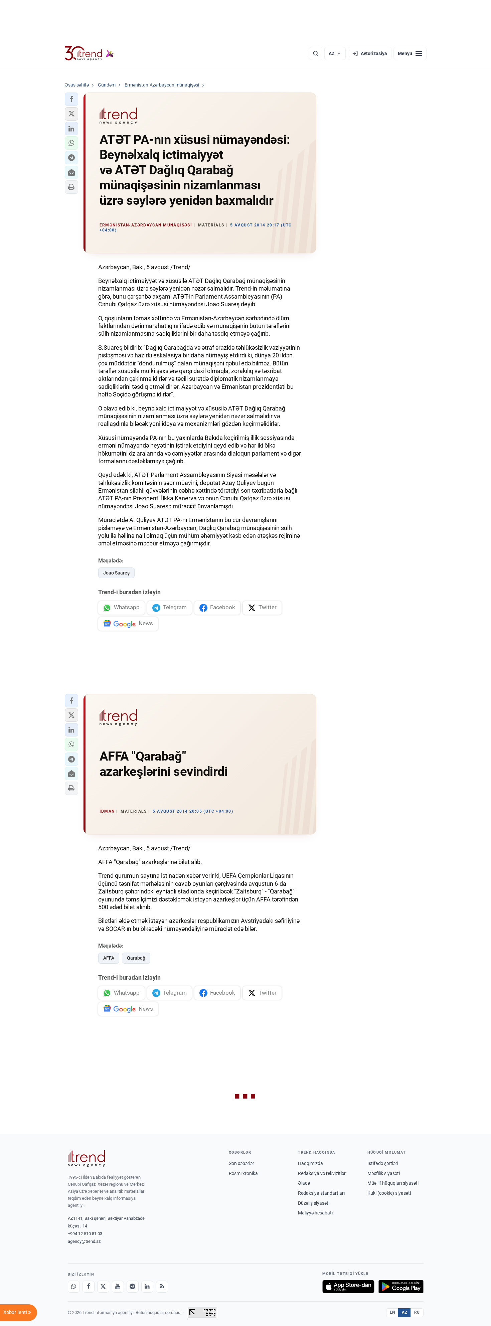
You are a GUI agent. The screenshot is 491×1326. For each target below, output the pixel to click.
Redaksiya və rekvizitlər (322, 1173)
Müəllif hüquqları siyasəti (393, 1183)
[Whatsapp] (74, 1287)
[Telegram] (133, 1287)
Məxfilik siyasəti (383, 1173)
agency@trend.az (84, 1241)
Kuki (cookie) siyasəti (389, 1193)
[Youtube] (118, 1287)
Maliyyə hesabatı (315, 1212)
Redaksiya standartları (321, 1193)
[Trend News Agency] (86, 1158)
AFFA (108, 958)
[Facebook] (89, 1287)
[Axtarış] (315, 53)
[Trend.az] (89, 53)
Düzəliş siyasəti (313, 1203)
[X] (103, 1287)
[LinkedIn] (147, 1287)
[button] (71, 99)
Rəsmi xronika (243, 1173)
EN (392, 1312)
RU (417, 1312)
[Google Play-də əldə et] (401, 1286)
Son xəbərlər (241, 1163)
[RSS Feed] (162, 1287)
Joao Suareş (116, 572)
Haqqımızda (310, 1163)
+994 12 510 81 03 (85, 1233)
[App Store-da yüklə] (348, 1286)
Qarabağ (136, 958)
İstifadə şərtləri (382, 1163)
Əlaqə (304, 1183)
